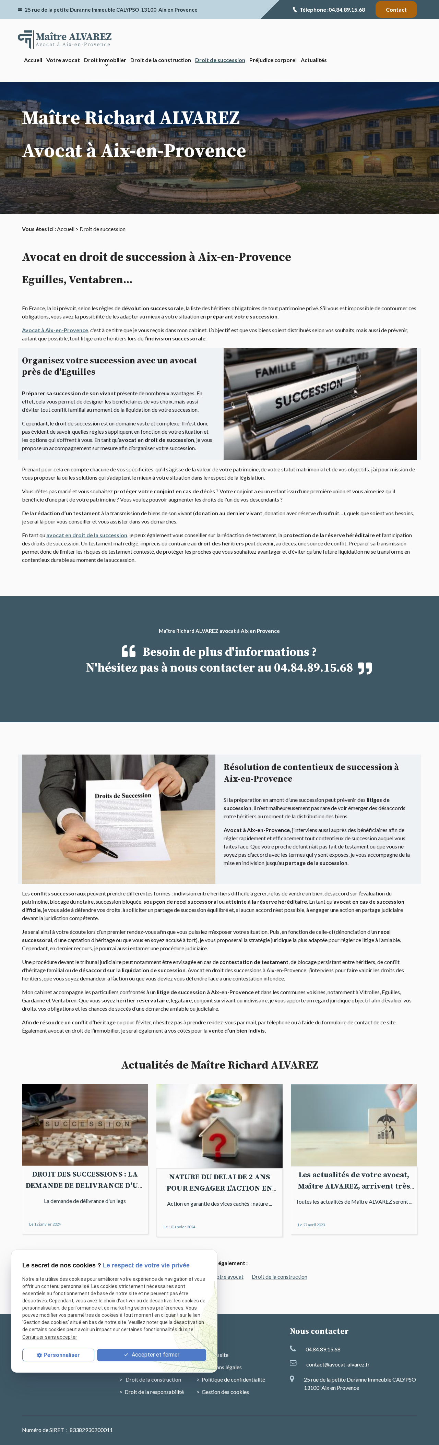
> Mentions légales (219, 1367)
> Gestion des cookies (223, 1391)
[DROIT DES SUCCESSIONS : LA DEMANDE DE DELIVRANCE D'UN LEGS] (85, 1125)
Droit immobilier (105, 60)
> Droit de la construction (150, 1379)
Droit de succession (220, 60)
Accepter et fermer (154, 1354)
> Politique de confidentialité (231, 1379)
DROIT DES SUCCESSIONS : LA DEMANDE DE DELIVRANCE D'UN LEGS (85, 1186)
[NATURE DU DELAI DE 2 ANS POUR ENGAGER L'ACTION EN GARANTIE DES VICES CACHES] (219, 1126)
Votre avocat (63, 60)
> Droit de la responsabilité (151, 1391)
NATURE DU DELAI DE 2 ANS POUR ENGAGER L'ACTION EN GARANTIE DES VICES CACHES (219, 1188)
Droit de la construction (160, 60)
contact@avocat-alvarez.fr (338, 1364)
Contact (396, 9)
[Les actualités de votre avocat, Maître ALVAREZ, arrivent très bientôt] (354, 1125)
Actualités (314, 60)
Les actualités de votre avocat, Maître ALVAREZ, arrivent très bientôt (354, 1186)
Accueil (33, 60)
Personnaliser (62, 1355)
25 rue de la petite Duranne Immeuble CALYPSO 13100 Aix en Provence (111, 10)
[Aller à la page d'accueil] (65, 39)
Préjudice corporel (273, 60)
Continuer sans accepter (49, 1337)
